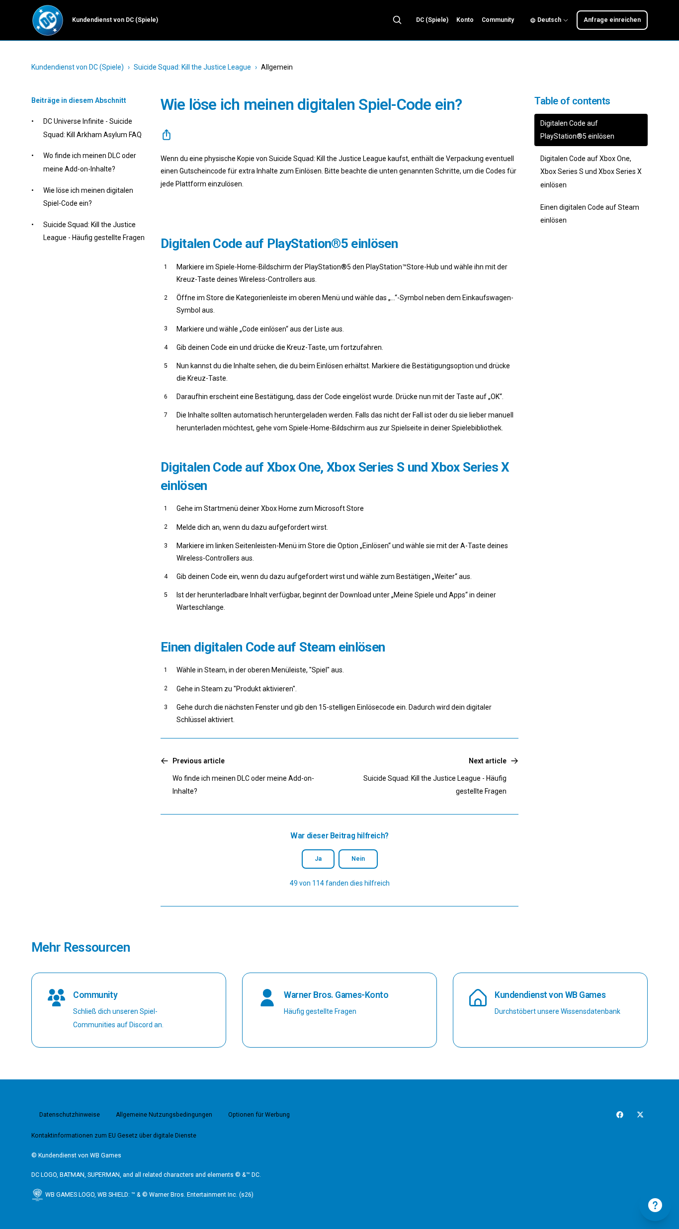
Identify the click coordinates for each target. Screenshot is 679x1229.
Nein (358, 858)
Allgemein (277, 67)
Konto (465, 19)
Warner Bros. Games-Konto (336, 995)
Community (498, 19)
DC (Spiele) (432, 19)
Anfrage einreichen (612, 19)
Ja (318, 858)
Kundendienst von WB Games (550, 995)
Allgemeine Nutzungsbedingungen (164, 1114)
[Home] (47, 20)
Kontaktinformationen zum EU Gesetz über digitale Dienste (113, 1135)
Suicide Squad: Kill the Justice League (192, 67)
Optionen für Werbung (259, 1114)
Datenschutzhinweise (69, 1114)
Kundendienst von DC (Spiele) (77, 67)
